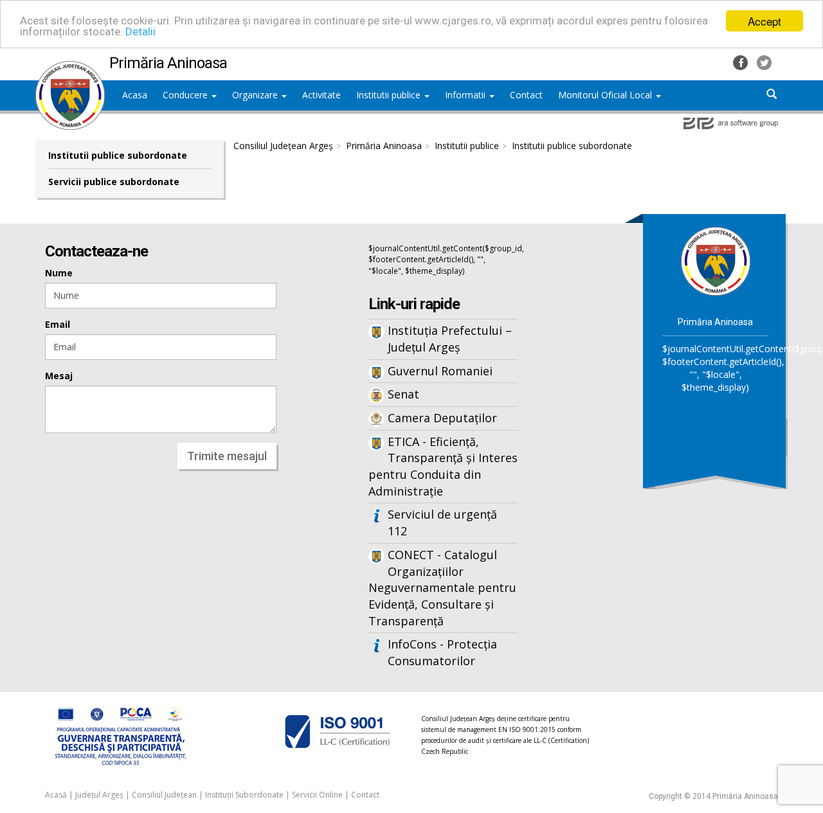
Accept (764, 21)
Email (57, 324)
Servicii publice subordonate (113, 181)
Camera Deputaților (442, 417)
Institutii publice (389, 95)
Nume (59, 273)
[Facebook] (741, 61)
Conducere (186, 95)
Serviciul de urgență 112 (442, 522)
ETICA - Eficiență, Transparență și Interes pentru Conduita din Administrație (443, 466)
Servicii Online (317, 794)
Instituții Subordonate (244, 794)
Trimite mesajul (227, 456)
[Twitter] (764, 61)
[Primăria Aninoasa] (70, 67)
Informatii (466, 95)
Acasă (56, 794)
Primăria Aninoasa (384, 145)
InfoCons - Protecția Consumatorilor (442, 652)
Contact (365, 794)
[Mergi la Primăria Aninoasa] (715, 261)
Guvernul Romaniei (440, 371)
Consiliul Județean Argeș (283, 145)
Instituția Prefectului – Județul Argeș (450, 339)
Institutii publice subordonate (117, 155)
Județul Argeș (99, 794)
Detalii (140, 32)
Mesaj (59, 376)
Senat (403, 394)
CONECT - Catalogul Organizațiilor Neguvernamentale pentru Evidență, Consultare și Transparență (442, 588)
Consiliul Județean (164, 794)
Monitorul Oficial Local (606, 95)
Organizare (256, 95)
